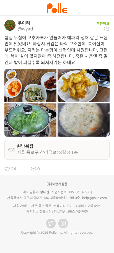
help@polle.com (94, 198)
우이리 (24, 23)
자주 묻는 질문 (41, 206)
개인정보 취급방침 (38, 212)
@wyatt (25, 29)
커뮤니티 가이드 (64, 206)
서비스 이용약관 (89, 206)
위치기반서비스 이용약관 (71, 212)
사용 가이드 (21, 206)
